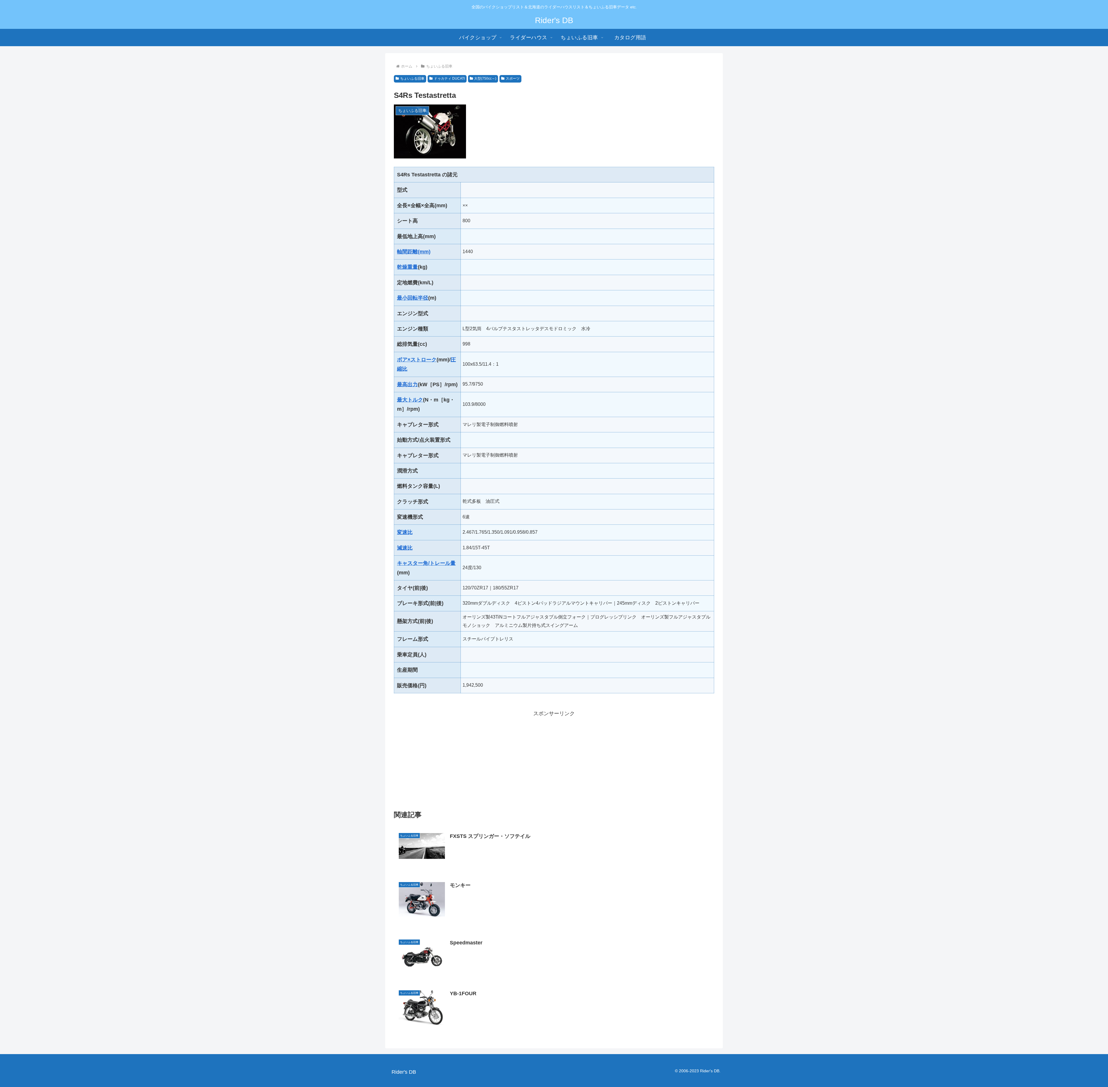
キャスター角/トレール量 (426, 563)
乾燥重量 (407, 267)
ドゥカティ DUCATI (449, 78)
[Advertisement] (554, 758)
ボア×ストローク (417, 360)
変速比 (405, 532)
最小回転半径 (412, 298)
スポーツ (513, 78)
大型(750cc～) (485, 78)
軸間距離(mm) (414, 252)
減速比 (405, 548)
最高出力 (407, 384)
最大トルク (410, 400)
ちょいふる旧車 (412, 78)
